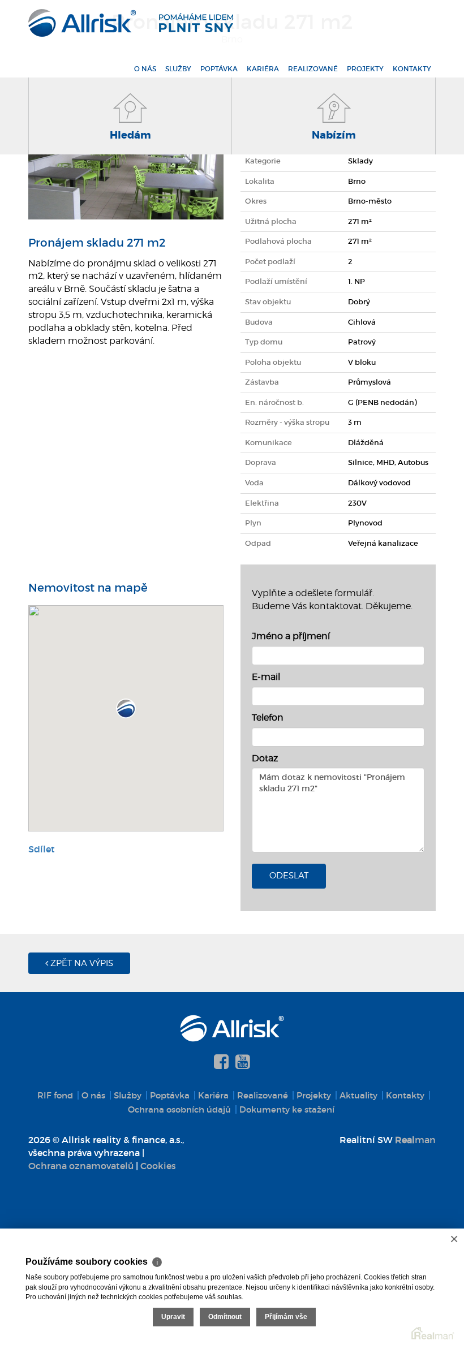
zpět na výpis (80, 963)
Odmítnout (225, 1317)
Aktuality (358, 1095)
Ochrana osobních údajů (179, 1109)
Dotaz (265, 758)
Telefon (267, 717)
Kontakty (412, 68)
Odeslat (288, 875)
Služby (178, 68)
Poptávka (219, 68)
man (415, 1139)
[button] (125, 708)
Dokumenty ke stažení (286, 1109)
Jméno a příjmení (291, 636)
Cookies (158, 1165)
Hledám (130, 135)
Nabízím (334, 135)
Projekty (365, 68)
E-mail (266, 676)
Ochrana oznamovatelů (81, 1165)
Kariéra (263, 68)
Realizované (313, 68)
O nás (145, 68)
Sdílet (41, 849)
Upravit (173, 1317)
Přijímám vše (286, 1317)
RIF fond (55, 1095)
